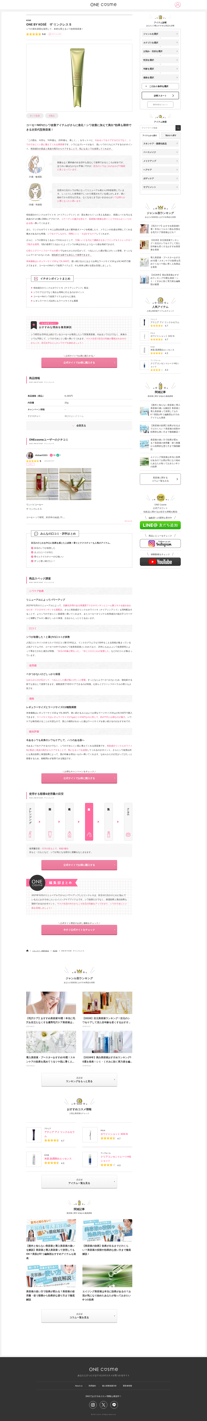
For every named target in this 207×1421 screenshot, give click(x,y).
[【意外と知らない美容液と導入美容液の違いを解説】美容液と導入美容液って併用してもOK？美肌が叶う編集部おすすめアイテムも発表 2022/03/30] (51, 1230)
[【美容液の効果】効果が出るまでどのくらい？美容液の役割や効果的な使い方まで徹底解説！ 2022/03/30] (107, 1230)
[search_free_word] (178, 128)
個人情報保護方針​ (109, 1386)
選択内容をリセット (160, 104)
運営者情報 (127, 1386)
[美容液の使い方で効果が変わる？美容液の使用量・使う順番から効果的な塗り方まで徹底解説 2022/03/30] (51, 1276)
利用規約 (92, 1386)
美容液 (55, 951)
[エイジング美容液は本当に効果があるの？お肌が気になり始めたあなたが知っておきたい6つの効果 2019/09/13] (107, 1276)
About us (78, 1386)
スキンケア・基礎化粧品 (40, 951)
